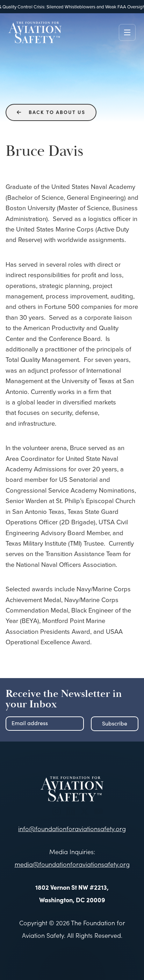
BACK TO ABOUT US (51, 111)
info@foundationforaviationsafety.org (72, 829)
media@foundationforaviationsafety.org (72, 864)
